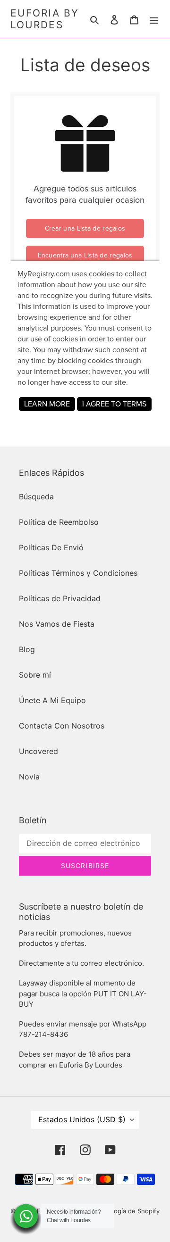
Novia (29, 776)
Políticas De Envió (51, 547)
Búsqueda (36, 496)
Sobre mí (35, 674)
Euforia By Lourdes (44, 19)
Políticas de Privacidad (60, 598)
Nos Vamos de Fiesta (56, 624)
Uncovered (38, 751)
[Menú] (154, 18)
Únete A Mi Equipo (52, 700)
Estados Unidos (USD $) (82, 1119)
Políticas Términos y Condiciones (78, 573)
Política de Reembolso (59, 522)
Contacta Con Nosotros (61, 725)
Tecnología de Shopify (127, 1211)
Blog (27, 649)
